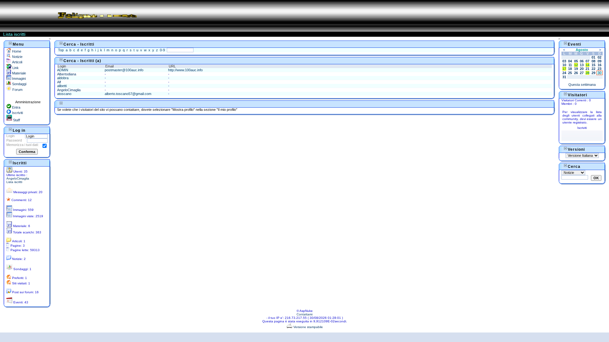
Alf (59, 82)
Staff (16, 120)
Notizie (17, 57)
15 (593, 65)
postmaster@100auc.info (124, 70)
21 (587, 69)
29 (593, 73)
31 (564, 77)
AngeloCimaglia (17, 178)
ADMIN (62, 70)
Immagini (18, 78)
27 (582, 73)
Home (16, 51)
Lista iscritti (14, 182)
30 (599, 73)
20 (582, 69)
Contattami (304, 314)
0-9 (162, 50)
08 (593, 61)
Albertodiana (66, 74)
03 (564, 61)
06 (582, 61)
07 (587, 61)
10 (564, 65)
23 (599, 69)
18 (570, 69)
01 (593, 57)
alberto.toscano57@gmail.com (128, 94)
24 (564, 73)
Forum (17, 90)
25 (570, 73)
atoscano (64, 94)
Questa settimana (582, 84)
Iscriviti (17, 113)
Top (61, 50)
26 (576, 73)
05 (576, 61)
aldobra (63, 78)
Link (15, 68)
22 (593, 69)
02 (599, 57)
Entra (15, 107)
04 (570, 61)
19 (576, 69)
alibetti (62, 86)
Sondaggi (18, 84)
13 (582, 65)
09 (599, 61)
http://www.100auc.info (185, 70)
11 (570, 65)
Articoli (16, 62)
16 (599, 65)
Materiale (18, 73)
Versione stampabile (307, 327)
